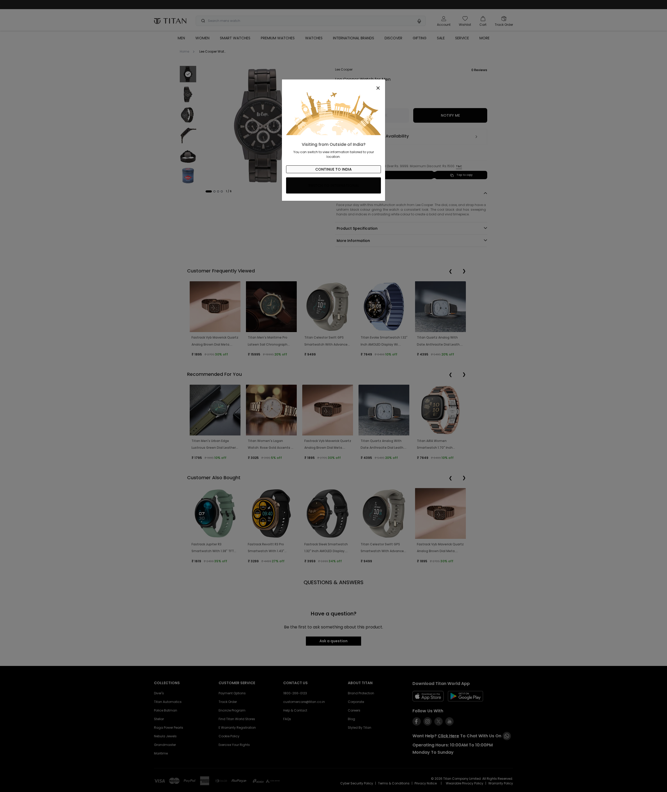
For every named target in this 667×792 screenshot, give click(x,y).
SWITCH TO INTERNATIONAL (333, 185)
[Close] (333, 85)
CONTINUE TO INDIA (333, 169)
